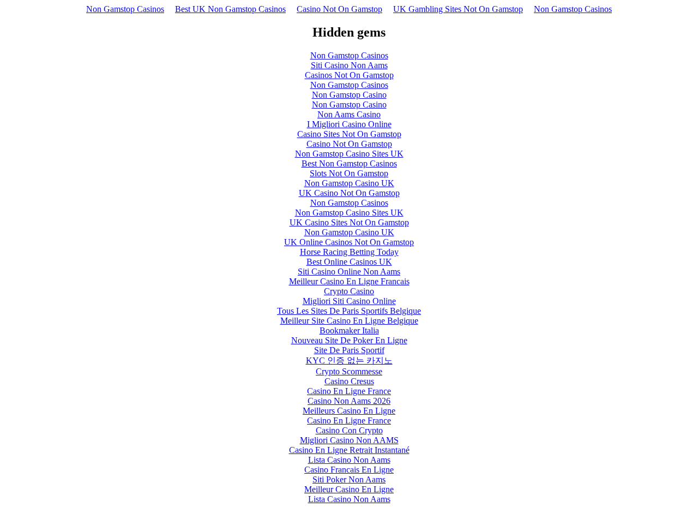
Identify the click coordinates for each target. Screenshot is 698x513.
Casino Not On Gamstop (339, 9)
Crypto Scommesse (349, 371)
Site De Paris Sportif (349, 350)
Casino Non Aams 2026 (349, 400)
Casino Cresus (349, 381)
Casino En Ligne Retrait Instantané (349, 450)
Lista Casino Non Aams (349, 459)
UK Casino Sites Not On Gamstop (349, 222)
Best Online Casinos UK (349, 261)
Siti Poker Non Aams (349, 479)
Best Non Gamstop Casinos (349, 163)
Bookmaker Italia (349, 330)
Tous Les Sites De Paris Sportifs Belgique (349, 310)
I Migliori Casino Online (349, 124)
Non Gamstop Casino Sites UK (349, 153)
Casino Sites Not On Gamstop (349, 134)
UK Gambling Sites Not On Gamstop (458, 9)
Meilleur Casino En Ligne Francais (349, 281)
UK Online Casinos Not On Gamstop (349, 242)
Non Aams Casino (349, 114)
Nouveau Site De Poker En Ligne (349, 340)
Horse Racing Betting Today (349, 251)
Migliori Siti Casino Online (349, 301)
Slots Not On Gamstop (349, 173)
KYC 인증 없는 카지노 (349, 360)
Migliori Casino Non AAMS (349, 440)
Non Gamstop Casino (349, 94)
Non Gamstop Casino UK (349, 183)
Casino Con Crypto (349, 430)
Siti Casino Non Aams (349, 65)
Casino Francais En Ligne (349, 469)
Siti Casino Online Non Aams (349, 271)
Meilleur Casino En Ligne (349, 489)
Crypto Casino (349, 291)
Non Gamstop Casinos (125, 9)
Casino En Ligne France (349, 391)
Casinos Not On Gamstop (349, 75)
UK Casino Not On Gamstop (349, 193)
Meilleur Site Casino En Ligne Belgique (349, 320)
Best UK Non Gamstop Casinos (230, 9)
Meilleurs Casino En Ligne (349, 410)
